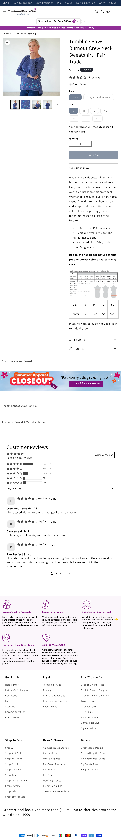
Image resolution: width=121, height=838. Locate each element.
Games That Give (90, 722)
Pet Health (49, 769)
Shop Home (11, 774)
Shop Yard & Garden (16, 780)
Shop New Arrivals (15, 796)
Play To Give (64, 3)
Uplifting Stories (52, 780)
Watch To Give (108, 3)
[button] (4, 11)
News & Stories (85, 3)
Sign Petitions (44, 3)
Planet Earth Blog (52, 785)
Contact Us (11, 695)
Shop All (9, 747)
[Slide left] (6, 104)
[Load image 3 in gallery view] (36, 104)
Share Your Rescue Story (56, 791)
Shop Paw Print (13, 758)
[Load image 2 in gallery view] (25, 104)
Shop (6, 3)
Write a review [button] (104, 455)
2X (87, 119)
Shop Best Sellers (14, 753)
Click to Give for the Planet (95, 695)
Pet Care (48, 774)
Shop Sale (10, 791)
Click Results (12, 717)
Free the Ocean (89, 717)
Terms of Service (52, 684)
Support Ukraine (90, 769)
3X (99, 119)
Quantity (73, 138)
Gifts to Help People (92, 747)
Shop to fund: (55, 21)
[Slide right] (57, 104)
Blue (77, 98)
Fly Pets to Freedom (92, 764)
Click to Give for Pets (92, 684)
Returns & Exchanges (16, 690)
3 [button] (60, 573)
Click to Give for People (94, 690)
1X (76, 119)
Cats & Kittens (50, 753)
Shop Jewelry (12, 785)
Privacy (47, 690)
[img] (26, 498)
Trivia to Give (88, 701)
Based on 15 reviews (19, 458)
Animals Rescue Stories (56, 747)
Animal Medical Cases (93, 758)
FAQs (8, 701)
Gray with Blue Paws (100, 98)
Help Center (11, 684)
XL (107, 111)
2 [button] (56, 573)
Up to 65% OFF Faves (86, 383)
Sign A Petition (89, 728)
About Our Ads (51, 706)
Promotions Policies (54, 695)
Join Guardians (22, 3)
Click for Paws (88, 706)
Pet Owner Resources (54, 764)
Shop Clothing (13, 764)
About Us (10, 706)
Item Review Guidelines (56, 701)
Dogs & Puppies (51, 758)
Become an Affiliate (16, 711)
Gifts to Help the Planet (94, 753)
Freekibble (87, 711)
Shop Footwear (13, 769)
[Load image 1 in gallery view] (15, 104)
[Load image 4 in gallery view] (47, 104)
